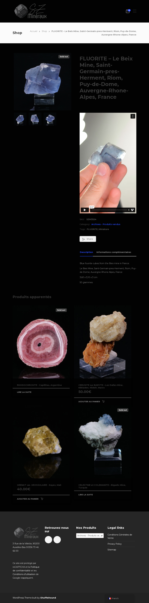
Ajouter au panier (89, 401)
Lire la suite (24, 392)
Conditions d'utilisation (24, 574)
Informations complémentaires (113, 252)
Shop (44, 31)
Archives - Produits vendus (105, 224)
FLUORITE (92, 229)
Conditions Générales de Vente (120, 536)
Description (86, 252)
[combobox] (90, 535)
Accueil (33, 31)
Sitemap (112, 549)
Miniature (104, 229)
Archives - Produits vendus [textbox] (90, 535)
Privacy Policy (115, 544)
